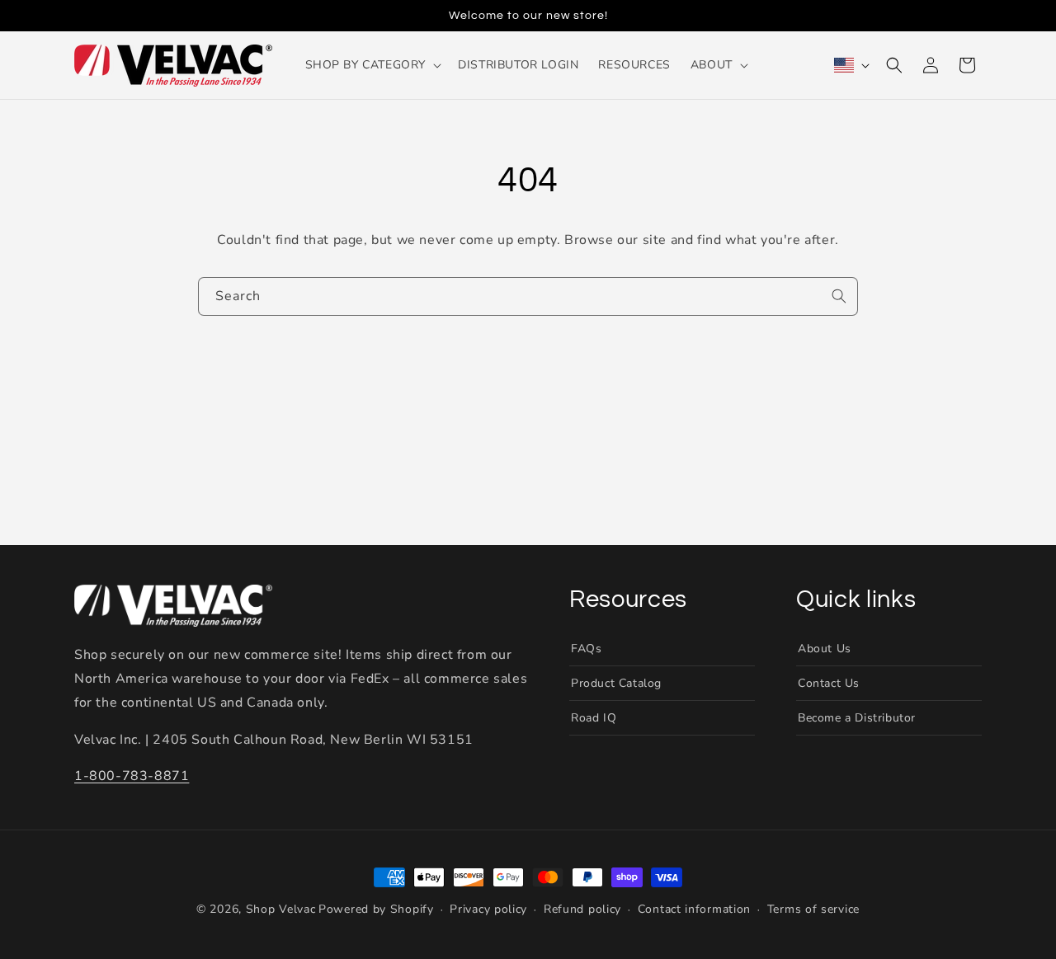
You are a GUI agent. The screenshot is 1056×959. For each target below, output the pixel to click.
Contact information (694, 910)
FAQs (586, 648)
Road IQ (593, 718)
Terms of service (813, 910)
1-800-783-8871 (131, 777)
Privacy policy (488, 910)
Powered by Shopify (376, 909)
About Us (824, 648)
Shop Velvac (281, 909)
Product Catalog (616, 683)
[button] (372, 65)
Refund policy (582, 910)
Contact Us (829, 683)
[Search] (839, 296)
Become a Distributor (857, 718)
